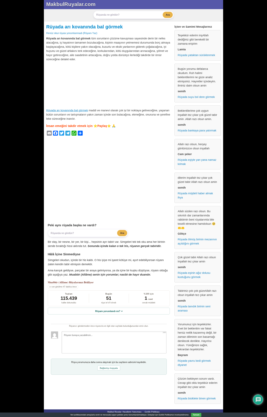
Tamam (196, 415)
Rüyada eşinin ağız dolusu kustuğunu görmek (194, 275)
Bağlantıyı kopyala (109, 368)
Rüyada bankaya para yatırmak (197, 130)
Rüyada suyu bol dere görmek (196, 97)
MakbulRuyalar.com (70, 4)
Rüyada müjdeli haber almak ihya (195, 195)
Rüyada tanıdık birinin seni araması (194, 308)
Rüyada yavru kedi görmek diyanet (194, 362)
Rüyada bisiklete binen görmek (197, 398)
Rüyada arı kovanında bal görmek (84, 26)
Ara (168, 14)
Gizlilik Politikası (152, 412)
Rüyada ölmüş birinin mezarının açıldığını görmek (197, 241)
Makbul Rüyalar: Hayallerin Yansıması (124, 412)
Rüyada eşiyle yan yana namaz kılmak (197, 162)
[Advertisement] (108, 85)
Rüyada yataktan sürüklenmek (196, 55)
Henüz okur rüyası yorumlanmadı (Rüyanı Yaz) (71, 33)
